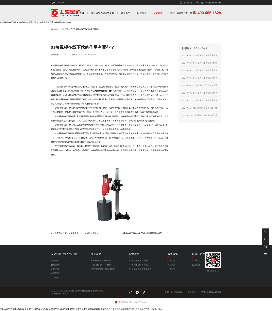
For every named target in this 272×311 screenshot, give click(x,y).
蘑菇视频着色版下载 (79, 309)
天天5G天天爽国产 (48, 309)
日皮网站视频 (63, 309)
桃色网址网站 (156, 309)
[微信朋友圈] (137, 292)
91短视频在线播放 (16, 309)
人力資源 (55, 277)
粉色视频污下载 (142, 309)
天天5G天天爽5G (32, 309)
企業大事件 (56, 264)
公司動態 (171, 260)
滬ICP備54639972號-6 (59, 293)
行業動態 (171, 269)
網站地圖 (4, 309)
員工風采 (171, 264)
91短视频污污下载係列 (101, 260)
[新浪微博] (130, 292)
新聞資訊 (157, 12)
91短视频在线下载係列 (101, 264)
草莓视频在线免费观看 (110, 309)
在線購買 (192, 292)
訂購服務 (178, 292)
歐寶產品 (141, 12)
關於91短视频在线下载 (102, 12)
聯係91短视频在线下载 (181, 12)
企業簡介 (55, 260)
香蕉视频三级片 (128, 309)
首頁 (81, 12)
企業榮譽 (55, 273)
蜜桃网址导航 (94, 309)
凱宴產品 (125, 12)
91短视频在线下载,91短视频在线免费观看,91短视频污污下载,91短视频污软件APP (35, 22)
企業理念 (55, 269)
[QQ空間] (144, 292)
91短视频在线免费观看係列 (103, 269)
